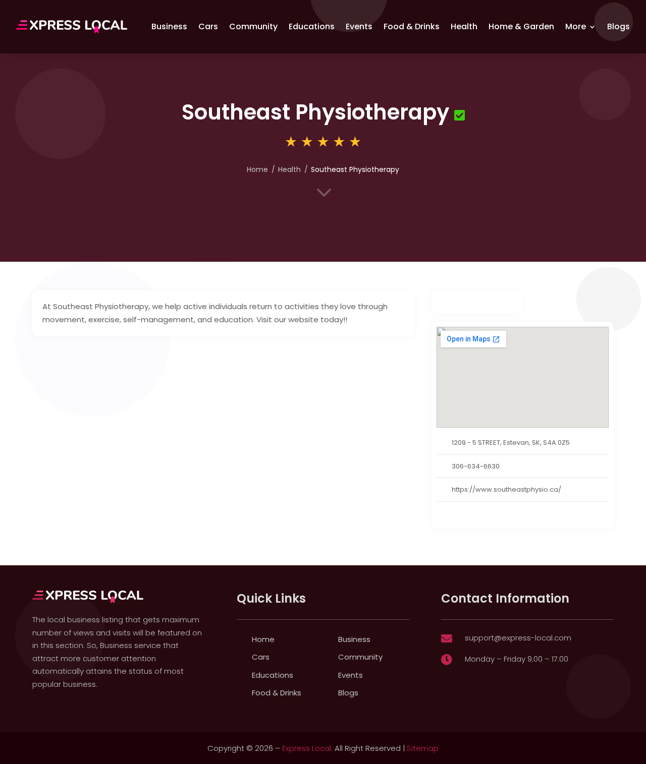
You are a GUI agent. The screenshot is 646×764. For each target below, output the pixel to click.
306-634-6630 (476, 466)
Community (253, 26)
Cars (208, 26)
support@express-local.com (518, 637)
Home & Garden (521, 26)
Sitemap (423, 748)
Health (464, 26)
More (575, 26)
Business (169, 26)
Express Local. (307, 748)
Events (359, 26)
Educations (312, 26)
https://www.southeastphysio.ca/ (506, 489)
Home (257, 169)
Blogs (618, 26)
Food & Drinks (412, 26)
